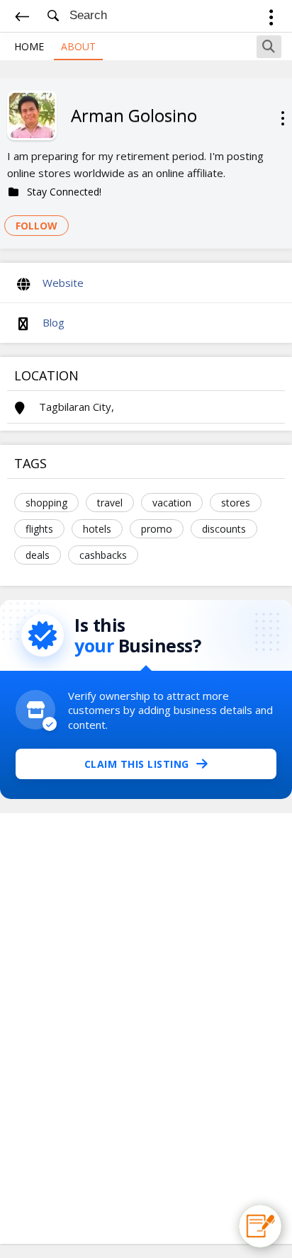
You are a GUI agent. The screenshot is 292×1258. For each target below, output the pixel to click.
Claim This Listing (136, 764)
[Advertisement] (146, 1028)
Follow (36, 225)
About (78, 46)
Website (63, 283)
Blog (53, 322)
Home (29, 46)
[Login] (271, 19)
